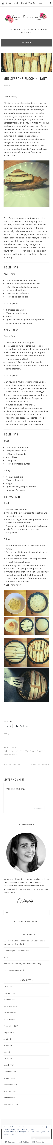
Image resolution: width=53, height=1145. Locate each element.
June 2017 (8, 1045)
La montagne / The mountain (16, 950)
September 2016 (11, 1104)
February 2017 (10, 1072)
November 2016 (10, 1091)
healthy (19, 751)
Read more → (9, 892)
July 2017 (7, 1039)
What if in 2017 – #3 (13, 764)
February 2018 (10, 993)
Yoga (6, 957)
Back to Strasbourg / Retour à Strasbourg (22, 964)
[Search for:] (26, 912)
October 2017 (9, 1019)
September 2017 (11, 1026)
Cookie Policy (9, 1134)
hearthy (36, 751)
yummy (14, 754)
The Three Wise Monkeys (38, 764)
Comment (37, 808)
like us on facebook (26, 921)
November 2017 (10, 1013)
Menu (28, 42)
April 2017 (8, 1058)
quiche (42, 751)
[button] (15, 603)
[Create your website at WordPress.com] (26, 3)
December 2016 (10, 1085)
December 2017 (10, 1006)
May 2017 (8, 1052)
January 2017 (9, 1078)
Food (12, 748)
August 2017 (9, 1032)
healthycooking (28, 751)
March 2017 (9, 1065)
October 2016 (9, 1098)
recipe (6, 754)
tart (9, 754)
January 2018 (9, 1000)
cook (10, 751)
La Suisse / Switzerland (14, 970)
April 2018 (8, 986)
